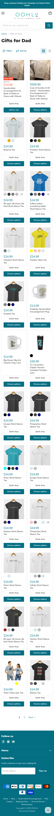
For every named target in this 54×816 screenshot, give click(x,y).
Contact (9, 801)
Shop (13, 799)
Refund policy (27, 804)
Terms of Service (38, 801)
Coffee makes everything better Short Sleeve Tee (38, 206)
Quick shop (14, 103)
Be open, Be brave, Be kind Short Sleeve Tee (14, 205)
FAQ (46, 799)
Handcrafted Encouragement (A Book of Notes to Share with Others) (12, 92)
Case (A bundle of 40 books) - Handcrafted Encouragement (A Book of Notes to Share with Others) (40, 93)
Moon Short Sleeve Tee (12, 479)
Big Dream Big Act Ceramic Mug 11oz (12, 361)
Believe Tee (35, 692)
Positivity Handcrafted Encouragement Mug (40, 310)
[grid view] (43, 51)
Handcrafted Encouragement (30, 799)
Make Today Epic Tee (13, 692)
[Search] (49, 25)
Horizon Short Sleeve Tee (13, 533)
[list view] (50, 51)
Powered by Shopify (27, 811)
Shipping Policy (22, 801)
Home (4, 34)
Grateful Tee (9, 313)
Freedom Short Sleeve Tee (40, 151)
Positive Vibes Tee (38, 260)
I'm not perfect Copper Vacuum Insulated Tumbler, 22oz (38, 368)
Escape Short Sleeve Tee (13, 425)
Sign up (43, 770)
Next (31, 717)
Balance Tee (9, 149)
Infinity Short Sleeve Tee (39, 586)
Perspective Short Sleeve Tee (38, 425)
